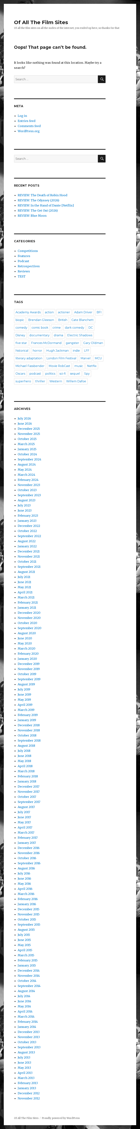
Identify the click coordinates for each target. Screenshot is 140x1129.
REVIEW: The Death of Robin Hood (42, 195)
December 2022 (29, 526)
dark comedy (74, 327)
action (49, 312)
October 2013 (27, 1042)
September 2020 (29, 628)
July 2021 (24, 577)
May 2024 (25, 469)
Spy (87, 373)
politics (50, 373)
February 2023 (28, 515)
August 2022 (27, 541)
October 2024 (27, 454)
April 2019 (25, 705)
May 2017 (24, 822)
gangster (72, 343)
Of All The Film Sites (41, 22)
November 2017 (29, 791)
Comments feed (29, 126)
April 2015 (25, 950)
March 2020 (26, 648)
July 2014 (24, 996)
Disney (20, 335)
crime (56, 327)
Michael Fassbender (29, 366)
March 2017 (26, 832)
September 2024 (29, 459)
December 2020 (29, 613)
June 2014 (24, 1001)
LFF (86, 350)
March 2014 (26, 1016)
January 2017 (27, 843)
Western (55, 381)
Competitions (28, 251)
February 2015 (28, 960)
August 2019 (26, 684)
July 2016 (24, 873)
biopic (19, 320)
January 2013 (27, 1088)
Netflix (92, 366)
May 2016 (24, 883)
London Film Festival (61, 358)
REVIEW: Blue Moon (32, 215)
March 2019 (26, 710)
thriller (40, 381)
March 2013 (26, 1078)
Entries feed (26, 121)
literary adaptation (28, 358)
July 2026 (24, 418)
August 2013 (26, 1052)
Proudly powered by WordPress (61, 1118)
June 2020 (25, 638)
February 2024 (28, 480)
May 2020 (25, 643)
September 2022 (29, 536)
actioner (64, 312)
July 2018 (24, 751)
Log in (22, 116)
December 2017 (28, 786)
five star (21, 343)
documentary (39, 335)
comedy (21, 327)
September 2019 (29, 679)
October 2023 (27, 490)
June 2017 (24, 817)
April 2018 (25, 766)
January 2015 (27, 965)
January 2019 (27, 720)
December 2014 (29, 970)
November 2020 (29, 618)
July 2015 (24, 935)
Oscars (20, 373)
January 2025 (27, 449)
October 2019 (27, 674)
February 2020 (28, 653)
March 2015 (26, 955)
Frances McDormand (46, 343)
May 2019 (24, 699)
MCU (98, 358)
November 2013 (29, 1037)
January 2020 (27, 659)
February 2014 (28, 1021)
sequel (75, 373)
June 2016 (24, 878)
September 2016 (29, 863)
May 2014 (24, 1006)
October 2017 (27, 797)
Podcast (23, 261)
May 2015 (24, 945)
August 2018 (26, 745)
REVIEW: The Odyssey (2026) (38, 200)
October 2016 (27, 858)
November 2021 (29, 556)
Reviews (24, 271)
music (78, 366)
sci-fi (62, 373)
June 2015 (24, 940)
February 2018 (28, 776)
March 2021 (26, 597)
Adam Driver (83, 312)
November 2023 (29, 485)
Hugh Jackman (57, 350)
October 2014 (27, 981)
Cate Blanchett (82, 320)
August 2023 (26, 500)
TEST (22, 276)
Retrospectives (29, 266)
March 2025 (26, 444)
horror (37, 350)
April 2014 (25, 1011)
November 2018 (29, 730)
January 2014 (27, 1027)
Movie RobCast (59, 366)
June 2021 (24, 582)
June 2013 (24, 1062)
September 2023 (29, 495)
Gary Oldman (93, 343)
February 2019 (28, 715)
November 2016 (29, 853)
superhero (23, 381)
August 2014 (26, 991)
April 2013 (25, 1073)
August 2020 (27, 633)
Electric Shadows (79, 335)
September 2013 (29, 1047)
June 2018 (24, 756)
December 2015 (28, 909)
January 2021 (27, 607)
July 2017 (24, 812)
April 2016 (25, 889)
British (62, 320)
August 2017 (26, 807)
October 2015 (27, 919)
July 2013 (24, 1057)
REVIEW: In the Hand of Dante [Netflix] (46, 205)
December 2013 (29, 1032)
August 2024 (27, 464)
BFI (99, 312)
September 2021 (29, 567)
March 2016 (26, 894)
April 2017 (25, 827)
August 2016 (26, 868)
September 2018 (29, 740)
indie (76, 350)
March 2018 (26, 771)
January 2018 (27, 781)
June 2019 (24, 694)
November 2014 (29, 975)
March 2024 (26, 475)
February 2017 (28, 837)
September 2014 (29, 986)
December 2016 (29, 848)
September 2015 (29, 924)
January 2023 (27, 521)
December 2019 (29, 664)
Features (24, 256)
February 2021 (28, 602)
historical (21, 350)
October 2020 (27, 623)
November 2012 (29, 1098)
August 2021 (26, 572)
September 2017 (29, 802)
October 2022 (27, 531)
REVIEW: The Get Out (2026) (38, 210)
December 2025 (29, 428)
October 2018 (27, 735)
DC (90, 327)
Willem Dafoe (76, 381)
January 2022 (27, 546)
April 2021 (25, 592)
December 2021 (29, 551)
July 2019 (24, 689)
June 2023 (25, 510)
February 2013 (28, 1083)
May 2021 (24, 587)
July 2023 (24, 505)
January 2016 (27, 904)
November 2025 (29, 434)
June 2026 (25, 423)
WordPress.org (29, 131)
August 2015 (26, 929)
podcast (35, 373)
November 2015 (29, 914)
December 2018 (29, 725)
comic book (40, 327)
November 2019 (29, 669)
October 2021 (27, 561)
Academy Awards (28, 312)
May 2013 (24, 1067)
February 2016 (28, 899)
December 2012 (29, 1093)
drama (58, 335)
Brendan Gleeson (41, 320)
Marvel (86, 358)
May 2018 (24, 761)
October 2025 (27, 439)
